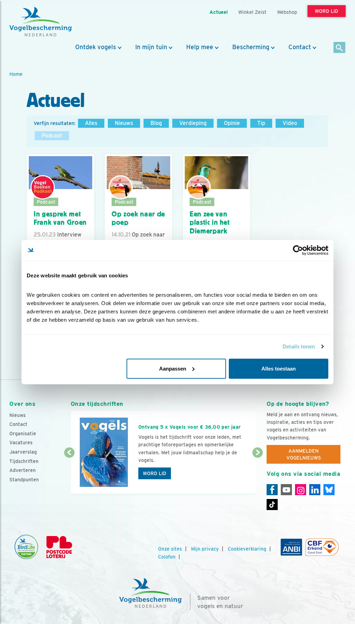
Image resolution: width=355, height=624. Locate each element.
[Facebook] (272, 489)
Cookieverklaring (247, 549)
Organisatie (22, 433)
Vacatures (21, 442)
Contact (299, 47)
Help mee (199, 47)
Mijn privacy (205, 549)
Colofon (166, 557)
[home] (40, 22)
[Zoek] (340, 48)
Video (290, 123)
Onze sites (170, 549)
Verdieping (193, 123)
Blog (156, 123)
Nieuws (124, 123)
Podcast (52, 135)
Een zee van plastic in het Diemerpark (210, 222)
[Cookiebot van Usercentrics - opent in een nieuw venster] (298, 250)
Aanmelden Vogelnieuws (303, 454)
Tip (261, 123)
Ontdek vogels (95, 47)
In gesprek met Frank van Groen (60, 218)
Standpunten (24, 479)
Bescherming (250, 47)
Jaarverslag (23, 452)
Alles (91, 123)
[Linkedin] (314, 489)
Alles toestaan (278, 368)
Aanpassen (172, 368)
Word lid (154, 473)
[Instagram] (300, 489)
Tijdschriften (23, 461)
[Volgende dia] (257, 474)
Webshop (287, 12)
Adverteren (22, 470)
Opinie (232, 123)
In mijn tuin (151, 47)
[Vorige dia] (69, 474)
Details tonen (299, 346)
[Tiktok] (272, 504)
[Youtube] (286, 489)
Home (16, 74)
